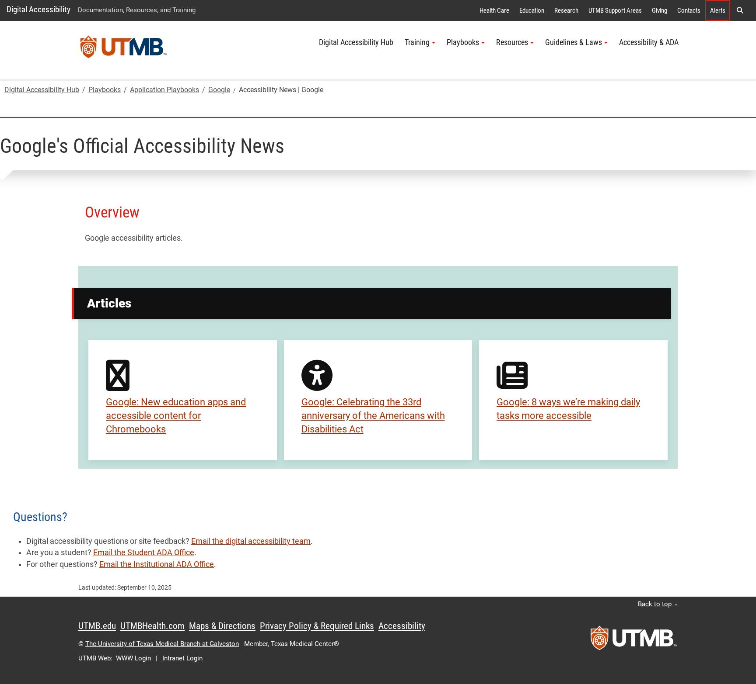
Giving (659, 10)
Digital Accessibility (38, 9)
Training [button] (417, 42)
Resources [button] (512, 42)
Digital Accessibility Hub (356, 42)
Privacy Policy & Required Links (317, 626)
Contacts (688, 10)
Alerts (717, 10)
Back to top (655, 604)
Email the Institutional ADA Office (156, 564)
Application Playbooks (164, 90)
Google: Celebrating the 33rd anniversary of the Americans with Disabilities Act (373, 416)
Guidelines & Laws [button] (573, 42)
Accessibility (401, 626)
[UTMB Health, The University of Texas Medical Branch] (634, 640)
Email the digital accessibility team (251, 541)
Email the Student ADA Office (143, 552)
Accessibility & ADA (649, 42)
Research (566, 10)
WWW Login (133, 658)
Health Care (494, 10)
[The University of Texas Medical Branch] (124, 50)
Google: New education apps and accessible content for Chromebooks (176, 416)
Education (531, 10)
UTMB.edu (97, 626)
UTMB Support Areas (615, 10)
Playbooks (104, 90)
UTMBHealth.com (152, 626)
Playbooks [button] (463, 42)
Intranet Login (182, 658)
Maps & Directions (222, 626)
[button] (739, 10)
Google (219, 90)
